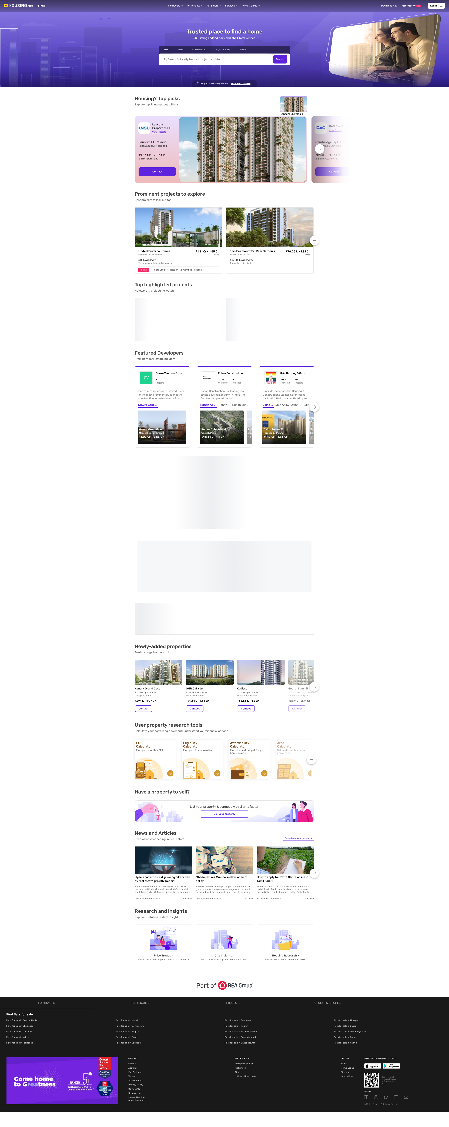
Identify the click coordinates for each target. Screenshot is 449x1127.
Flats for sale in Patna (345, 982)
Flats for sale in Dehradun (237, 965)
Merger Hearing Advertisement (136, 1043)
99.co (237, 1017)
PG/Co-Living (223, 49)
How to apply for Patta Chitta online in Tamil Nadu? (282, 824)
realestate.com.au (244, 1009)
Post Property (410, 6)
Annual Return (135, 1025)
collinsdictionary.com (246, 1021)
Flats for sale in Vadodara (128, 988)
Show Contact (160, 576)
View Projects (159, 132)
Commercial (199, 49)
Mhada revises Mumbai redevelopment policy (221, 824)
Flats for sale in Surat (126, 982)
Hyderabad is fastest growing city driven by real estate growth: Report (162, 824)
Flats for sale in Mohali (127, 965)
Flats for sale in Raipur (236, 971)
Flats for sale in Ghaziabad (19, 971)
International (347, 1021)
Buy (166, 49)
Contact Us (134, 1034)
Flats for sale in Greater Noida (21, 965)
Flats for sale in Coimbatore (129, 971)
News (344, 1009)
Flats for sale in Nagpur (127, 976)
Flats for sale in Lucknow (19, 976)
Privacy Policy (135, 1030)
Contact (157, 171)
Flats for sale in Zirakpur (346, 965)
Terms (131, 1021)
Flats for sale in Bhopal (345, 971)
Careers (132, 1009)
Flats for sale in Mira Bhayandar (350, 976)
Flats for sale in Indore (17, 982)
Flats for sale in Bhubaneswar (239, 988)
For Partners (134, 1017)
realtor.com (241, 1013)
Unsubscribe (134, 1038)
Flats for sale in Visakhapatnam (240, 976)
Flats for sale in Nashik (345, 988)
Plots (243, 49)
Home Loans (347, 1013)
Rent (180, 49)
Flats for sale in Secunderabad (240, 982)
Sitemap (345, 1017)
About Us (133, 1013)
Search (280, 59)
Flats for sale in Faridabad (19, 988)
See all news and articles (298, 783)
